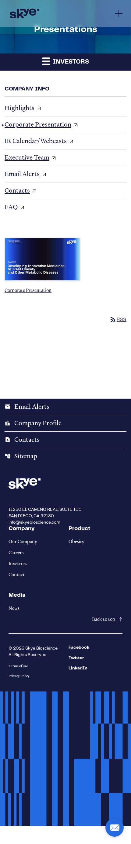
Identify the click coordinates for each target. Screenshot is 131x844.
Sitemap (21, 456)
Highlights (19, 107)
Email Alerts (22, 174)
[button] (114, 827)
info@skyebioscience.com (34, 522)
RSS (117, 319)
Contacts (17, 190)
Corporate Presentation (38, 124)
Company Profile (33, 423)
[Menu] (118, 13)
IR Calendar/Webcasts (36, 141)
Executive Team (27, 157)
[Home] (25, 13)
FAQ (11, 207)
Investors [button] (70, 62)
